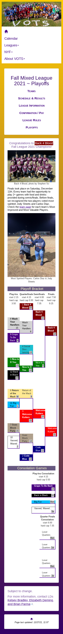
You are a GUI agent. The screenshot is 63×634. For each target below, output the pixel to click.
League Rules (32, 120)
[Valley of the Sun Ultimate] (31, 31)
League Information (32, 105)
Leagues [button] (10, 45)
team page (25, 207)
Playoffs (32, 127)
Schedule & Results (31, 98)
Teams (31, 91)
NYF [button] (7, 52)
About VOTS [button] (13, 59)
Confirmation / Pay (31, 113)
